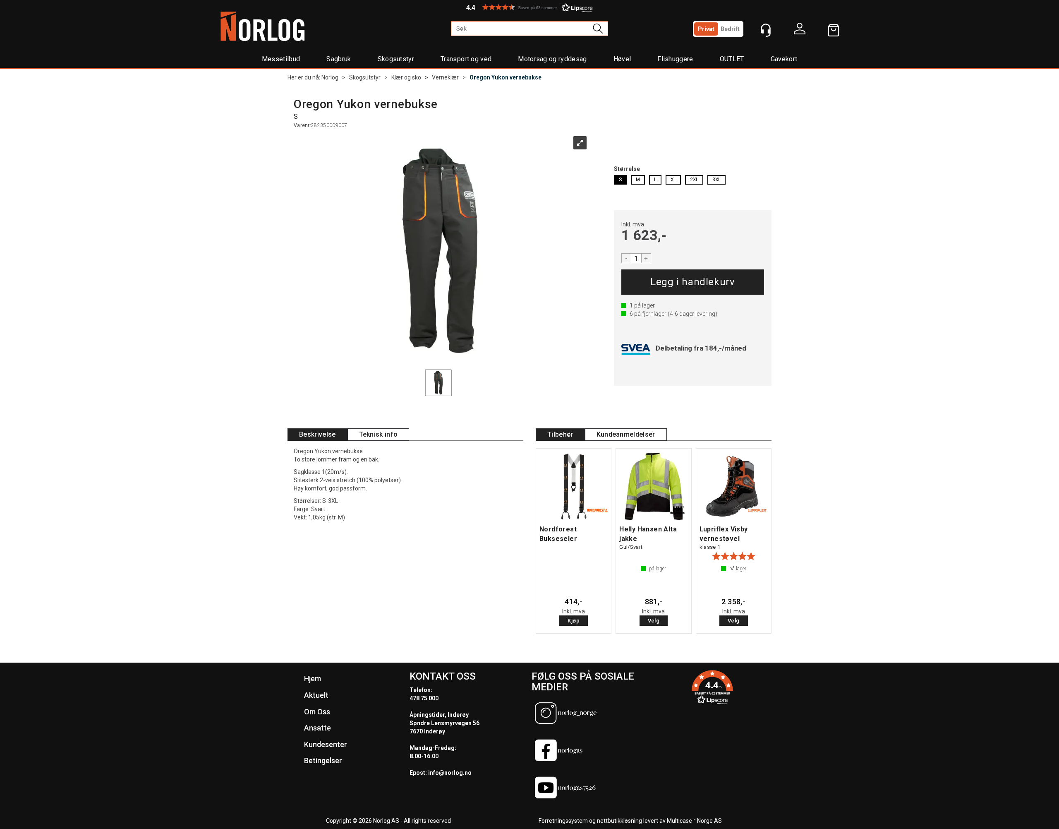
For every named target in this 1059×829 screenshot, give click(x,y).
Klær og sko (406, 77)
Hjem (312, 678)
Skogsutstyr (396, 59)
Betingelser (323, 760)
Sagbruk (338, 59)
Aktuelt (316, 695)
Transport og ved (466, 59)
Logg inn (799, 30)
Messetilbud (281, 59)
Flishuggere (675, 59)
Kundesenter (325, 744)
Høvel (622, 59)
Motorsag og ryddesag (552, 59)
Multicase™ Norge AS (694, 820)
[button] (529, 7)
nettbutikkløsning (619, 820)
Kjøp (692, 282)
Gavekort (784, 59)
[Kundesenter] (765, 30)
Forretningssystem (563, 820)
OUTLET (732, 59)
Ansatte (317, 727)
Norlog (329, 77)
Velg (654, 621)
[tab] (317, 434)
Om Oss (317, 711)
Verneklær (445, 77)
